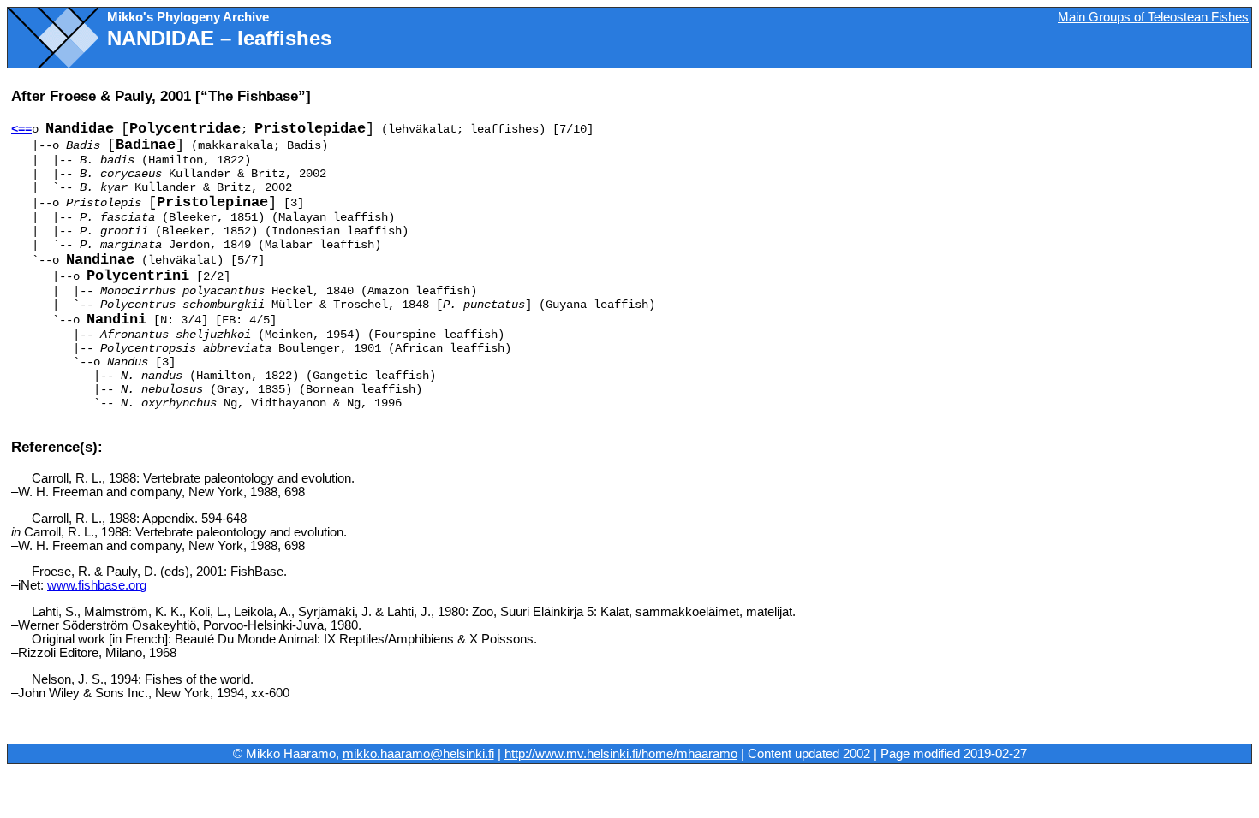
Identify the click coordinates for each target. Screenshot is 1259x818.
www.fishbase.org (96, 585)
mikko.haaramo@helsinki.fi (418, 754)
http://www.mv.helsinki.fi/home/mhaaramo (620, 754)
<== (21, 129)
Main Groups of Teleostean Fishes (1153, 17)
